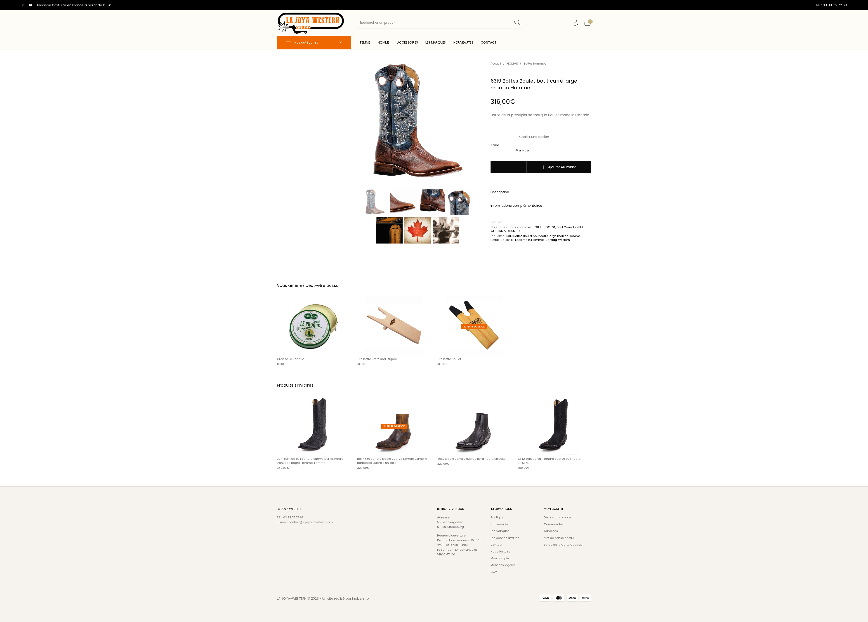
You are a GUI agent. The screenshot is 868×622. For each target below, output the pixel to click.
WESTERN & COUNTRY (505, 231)
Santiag (551, 240)
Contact (496, 545)
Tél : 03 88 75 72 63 (290, 517)
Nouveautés (499, 524)
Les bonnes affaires (505, 538)
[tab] (541, 192)
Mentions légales (503, 565)
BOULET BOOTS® (544, 227)
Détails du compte (557, 517)
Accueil (496, 63)
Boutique (497, 517)
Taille (495, 145)
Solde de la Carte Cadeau (563, 545)
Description (500, 192)
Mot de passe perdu (559, 538)
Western (564, 240)
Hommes (538, 240)
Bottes (495, 240)
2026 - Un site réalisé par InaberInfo (340, 598)
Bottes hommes (535, 63)
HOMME (512, 63)
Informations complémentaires (516, 205)
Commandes (554, 524)
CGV (494, 572)
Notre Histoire (500, 551)
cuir (513, 240)
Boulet (505, 240)
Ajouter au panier (562, 167)
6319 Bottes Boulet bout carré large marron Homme (543, 236)
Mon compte (500, 558)
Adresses (551, 531)
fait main (523, 240)
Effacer (524, 150)
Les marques (500, 531)
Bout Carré (564, 227)
